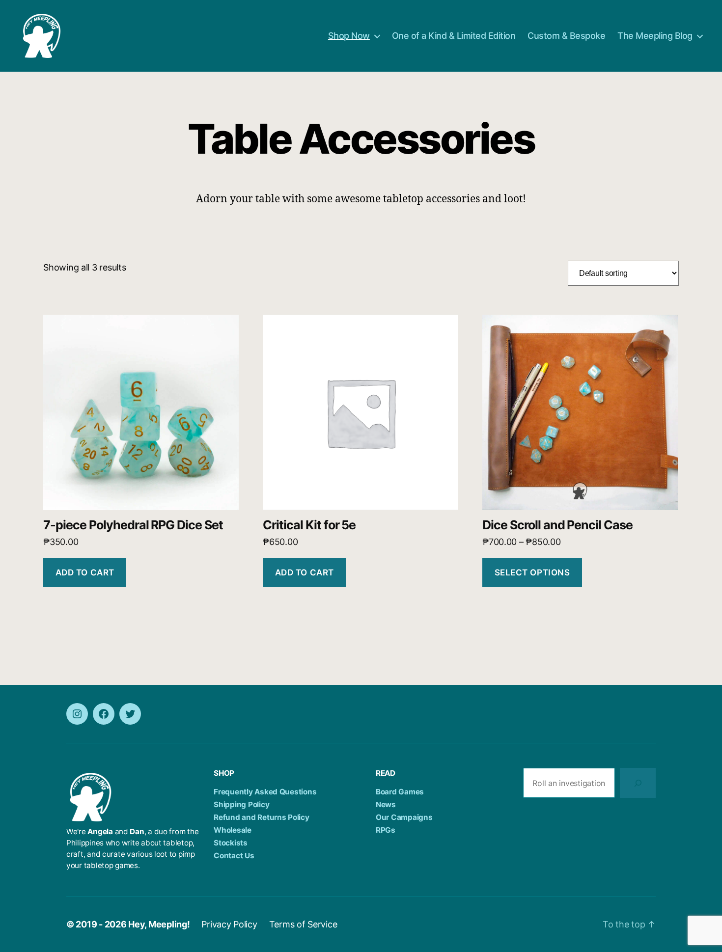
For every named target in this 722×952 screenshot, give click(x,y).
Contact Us (234, 855)
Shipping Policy (241, 804)
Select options (532, 572)
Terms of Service (303, 924)
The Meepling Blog (655, 35)
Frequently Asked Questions (265, 791)
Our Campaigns (404, 817)
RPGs (385, 830)
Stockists (231, 842)
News (386, 804)
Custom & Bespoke (566, 35)
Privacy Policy (229, 924)
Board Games (400, 791)
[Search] (638, 783)
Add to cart (85, 572)
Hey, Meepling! (159, 924)
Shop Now (349, 35)
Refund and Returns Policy (261, 817)
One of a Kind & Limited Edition (454, 35)
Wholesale (232, 830)
